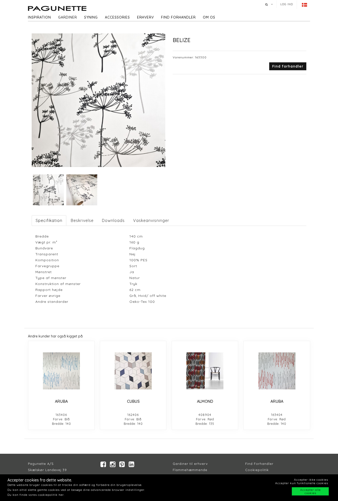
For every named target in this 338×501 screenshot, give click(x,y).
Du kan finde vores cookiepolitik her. (35, 495)
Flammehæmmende (190, 470)
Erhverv (145, 17)
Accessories (117, 17)
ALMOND (205, 401)
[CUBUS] (133, 371)
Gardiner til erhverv (190, 464)
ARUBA (61, 401)
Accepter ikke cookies (311, 479)
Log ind (286, 4)
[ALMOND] (205, 371)
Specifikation (49, 220)
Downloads (113, 220)
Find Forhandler (259, 464)
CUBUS (133, 401)
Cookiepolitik (257, 470)
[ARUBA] (61, 371)
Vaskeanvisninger (151, 220)
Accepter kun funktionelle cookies (301, 483)
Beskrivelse (82, 220)
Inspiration (39, 17)
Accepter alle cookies (310, 491)
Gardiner (67, 17)
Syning (91, 17)
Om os (209, 17)
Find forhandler (178, 17)
